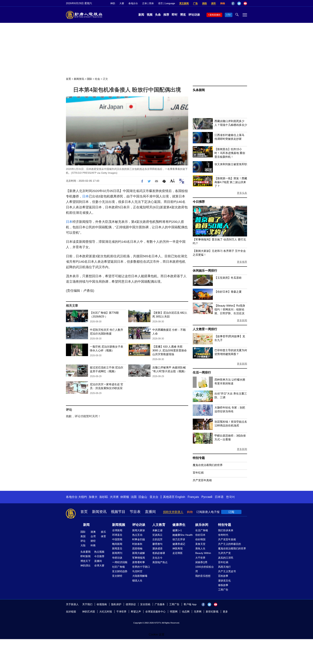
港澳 (93, 531)
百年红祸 (198, 472)
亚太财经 (117, 575)
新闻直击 (117, 548)
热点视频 (99, 551)
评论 (82, 540)
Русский (206, 496)
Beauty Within (203, 553)
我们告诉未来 (225, 530)
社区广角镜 (118, 566)
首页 (68, 78)
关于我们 (87, 604)
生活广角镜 (201, 530)
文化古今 (157, 557)
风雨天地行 (224, 566)
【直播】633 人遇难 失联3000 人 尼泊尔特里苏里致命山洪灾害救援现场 (169, 350)
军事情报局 (138, 557)
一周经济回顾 (119, 562)
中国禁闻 (117, 539)
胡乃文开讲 (178, 539)
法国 (134, 496)
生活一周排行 (202, 372)
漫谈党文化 (224, 580)
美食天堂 (200, 543)
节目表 (135, 512)
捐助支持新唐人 (173, 511)
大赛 (121, 3)
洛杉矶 (103, 496)
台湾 (93, 536)
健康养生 (178, 525)
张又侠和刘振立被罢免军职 (230, 164)
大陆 (82, 545)
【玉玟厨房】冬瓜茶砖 (228, 277)
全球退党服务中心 (155, 611)
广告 (195, 3)
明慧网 (174, 611)
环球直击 (117, 534)
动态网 (185, 611)
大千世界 (200, 557)
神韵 (112, 3)
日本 (85, 196)
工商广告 (223, 589)
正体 (144, 3)
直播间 (150, 512)
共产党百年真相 (202, 480)
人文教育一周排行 (205, 329)
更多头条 (242, 192)
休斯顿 (124, 496)
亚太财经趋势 (119, 571)
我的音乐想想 (202, 575)
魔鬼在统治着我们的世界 (208, 465)
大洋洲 (114, 496)
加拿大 (93, 496)
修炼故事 (223, 585)
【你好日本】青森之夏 (228, 291)
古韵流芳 (157, 539)
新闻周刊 (117, 553)
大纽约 (82, 496)
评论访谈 (194, 14)
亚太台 (154, 496)
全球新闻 (117, 530)
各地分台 (133, 3)
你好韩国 (200, 539)
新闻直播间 (215, 15)
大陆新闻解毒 (139, 575)
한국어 (230, 496)
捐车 (213, 3)
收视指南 (102, 604)
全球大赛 (99, 565)
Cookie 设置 (156, 634)
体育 (103, 536)
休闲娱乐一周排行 (205, 270)
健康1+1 (177, 530)
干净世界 (121, 611)
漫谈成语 (157, 548)
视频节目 (118, 512)
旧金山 (142, 496)
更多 (225, 611)
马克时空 (137, 571)
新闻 (141, 14)
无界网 (197, 611)
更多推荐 (242, 261)
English (180, 496)
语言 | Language (166, 3)
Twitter (239, 3)
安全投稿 (145, 604)
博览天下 (85, 561)
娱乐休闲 (201, 525)
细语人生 (137, 580)
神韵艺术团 (88, 611)
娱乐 (103, 531)
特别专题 (199, 458)
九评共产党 (224, 553)
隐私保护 (116, 604)
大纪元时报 (105, 611)
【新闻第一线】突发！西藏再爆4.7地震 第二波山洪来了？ (230, 182)
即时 (175, 14)
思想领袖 (137, 548)
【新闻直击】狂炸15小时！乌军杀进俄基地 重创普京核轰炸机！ (229, 153)
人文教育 (158, 525)
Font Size (172, 180)
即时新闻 (85, 556)
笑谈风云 (157, 534)
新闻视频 (118, 525)
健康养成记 (178, 543)
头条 (158, 14)
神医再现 (177, 548)
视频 (150, 14)
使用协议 (131, 604)
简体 (151, 3)
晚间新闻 (117, 543)
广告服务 (160, 604)
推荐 (166, 14)
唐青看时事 (138, 562)
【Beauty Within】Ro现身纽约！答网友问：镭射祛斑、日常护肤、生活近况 (229, 309)
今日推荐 (199, 201)
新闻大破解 (138, 553)
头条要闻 (85, 551)
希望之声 (136, 611)
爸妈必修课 (158, 553)
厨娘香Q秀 (201, 562)
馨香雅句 (157, 543)
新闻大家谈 (138, 530)
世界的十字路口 (141, 566)
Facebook (233, 3)
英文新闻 (184, 3)
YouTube (245, 3)
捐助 (204, 3)
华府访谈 (117, 557)
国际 (89, 78)
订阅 (231, 511)
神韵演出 (85, 565)
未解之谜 (157, 530)
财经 (93, 540)
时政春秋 (137, 543)
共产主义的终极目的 (229, 543)
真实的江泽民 (225, 557)
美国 (82, 536)
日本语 (219, 496)
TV (229, 15)
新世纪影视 (212, 611)
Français (193, 496)
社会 (97, 78)
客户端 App (190, 604)
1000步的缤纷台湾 (204, 569)
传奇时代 (223, 534)
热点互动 (137, 534)
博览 (183, 14)
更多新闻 (242, 320)
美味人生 (200, 548)
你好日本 (200, 534)
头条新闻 (199, 90)
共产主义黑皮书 (227, 571)
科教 (93, 545)
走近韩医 (177, 553)
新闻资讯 (79, 78)
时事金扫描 (138, 539)
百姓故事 (223, 575)
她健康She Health (182, 534)
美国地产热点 (160, 562)
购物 (222, 3)
